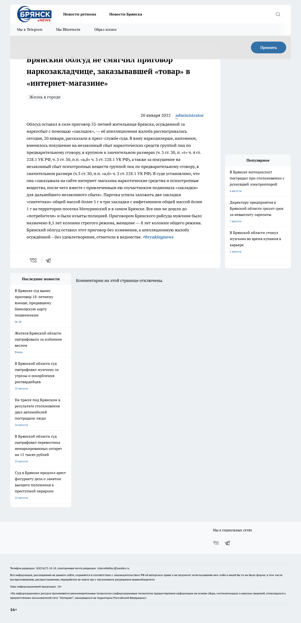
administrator (189, 115)
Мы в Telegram (29, 29)
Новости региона (79, 14)
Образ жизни (105, 29)
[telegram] (50, 260)
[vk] (34, 260)
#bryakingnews (158, 237)
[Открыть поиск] (278, 14)
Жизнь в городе (44, 97)
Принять (268, 47)
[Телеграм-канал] (228, 543)
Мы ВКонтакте (68, 29)
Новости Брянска (125, 14)
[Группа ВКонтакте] (216, 543)
